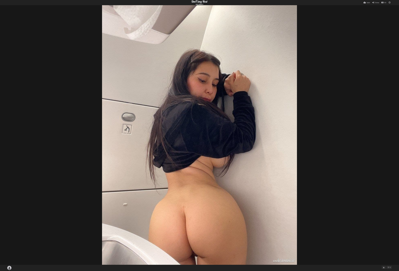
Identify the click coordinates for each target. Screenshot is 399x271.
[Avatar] (9, 268)
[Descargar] (384, 267)
